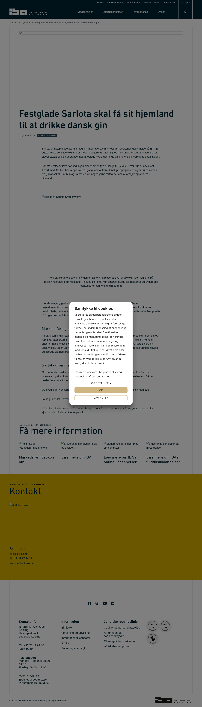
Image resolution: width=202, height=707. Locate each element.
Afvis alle (101, 398)
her (108, 376)
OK (101, 390)
